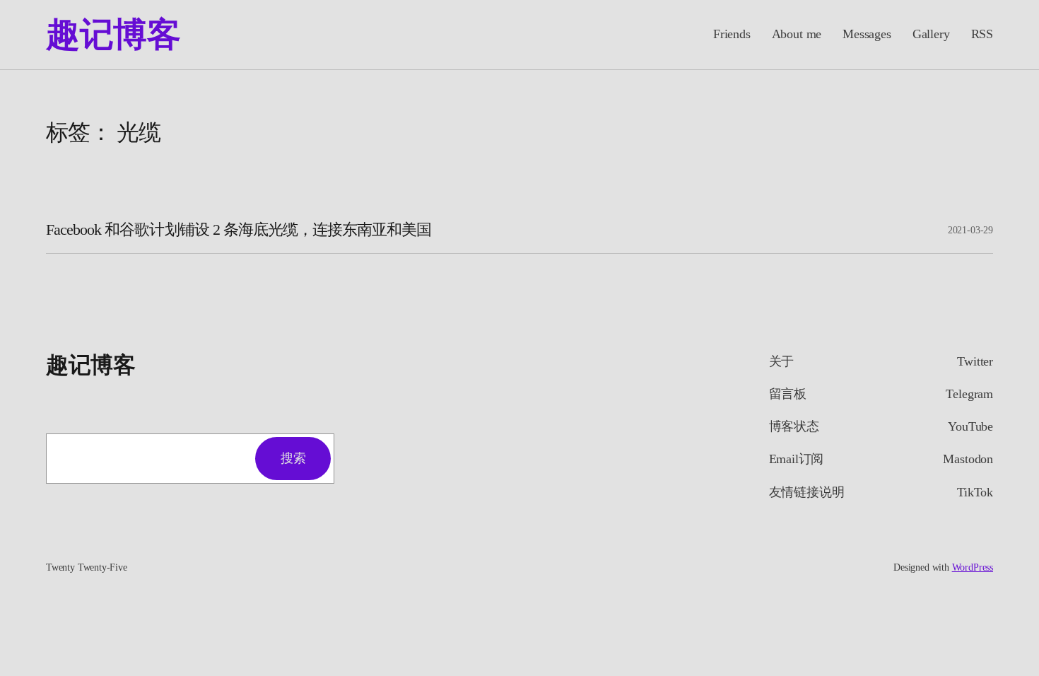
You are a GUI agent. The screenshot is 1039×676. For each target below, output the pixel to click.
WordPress (972, 567)
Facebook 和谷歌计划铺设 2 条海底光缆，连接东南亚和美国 (238, 229)
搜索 (293, 458)
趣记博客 (113, 34)
